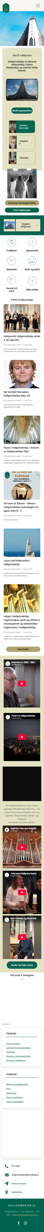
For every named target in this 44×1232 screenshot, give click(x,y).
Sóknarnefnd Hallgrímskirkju (18, 1048)
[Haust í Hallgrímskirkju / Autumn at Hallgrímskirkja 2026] (22, 430)
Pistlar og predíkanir (14, 1102)
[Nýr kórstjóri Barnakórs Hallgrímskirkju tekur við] (22, 374)
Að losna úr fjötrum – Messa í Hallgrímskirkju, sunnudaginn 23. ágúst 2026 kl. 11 (21, 507)
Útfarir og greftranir (14, 1097)
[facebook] (18, 1223)
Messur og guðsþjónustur (17, 1084)
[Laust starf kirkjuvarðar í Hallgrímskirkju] (22, 543)
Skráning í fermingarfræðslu (18, 1056)
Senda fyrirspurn (18, 1183)
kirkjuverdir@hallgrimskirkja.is (25, 1215)
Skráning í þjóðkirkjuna (16, 1060)
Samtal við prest (13, 1044)
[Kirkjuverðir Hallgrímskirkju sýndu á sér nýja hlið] (22, 318)
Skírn (8, 1089)
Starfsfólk (10, 1052)
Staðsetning (16, 1192)
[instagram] (25, 1223)
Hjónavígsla (11, 1093)
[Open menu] (38, 5)
